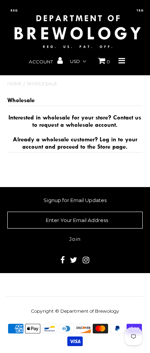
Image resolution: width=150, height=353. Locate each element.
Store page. (112, 146)
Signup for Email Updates (75, 200)
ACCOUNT (41, 62)
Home (14, 83)
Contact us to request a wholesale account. (86, 121)
